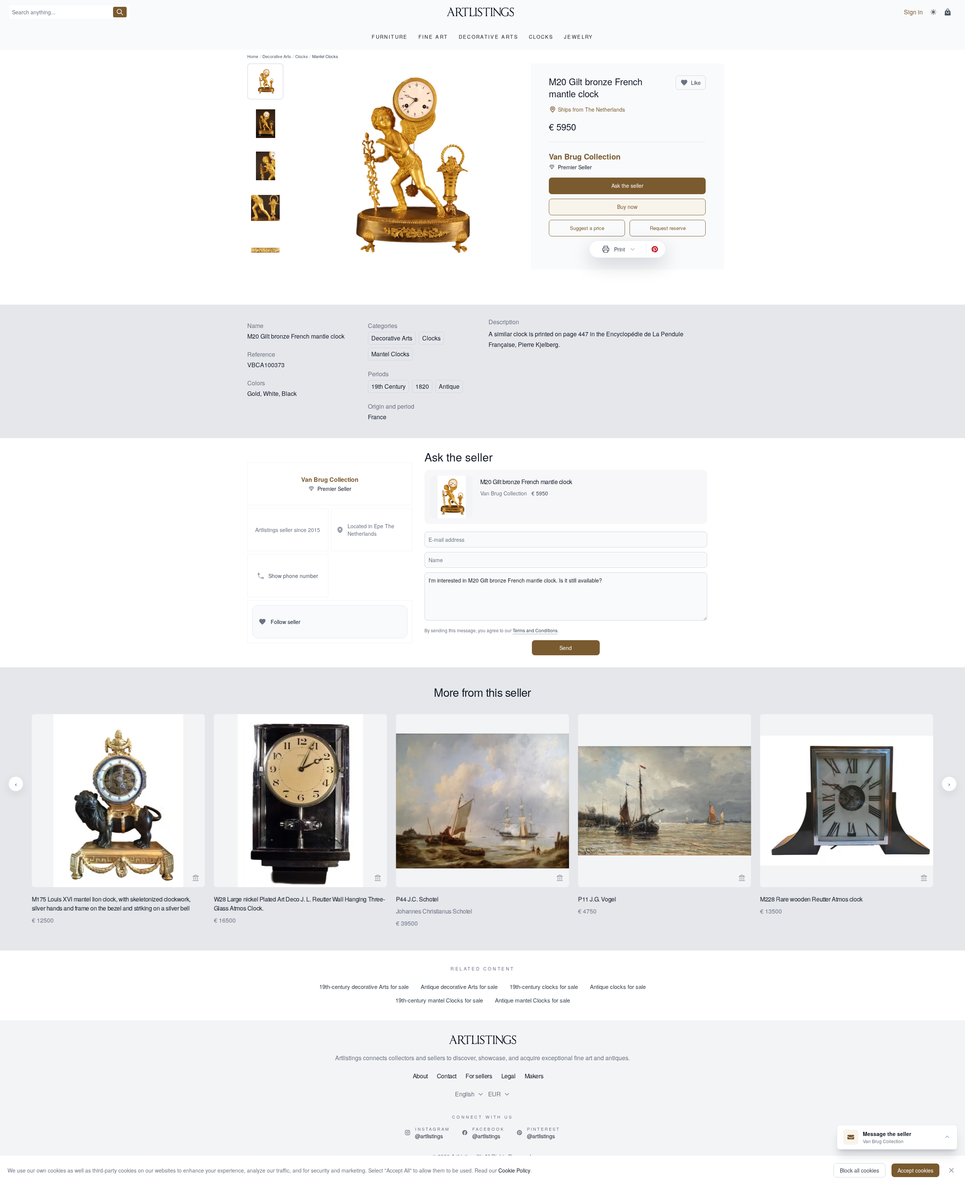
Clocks (301, 56)
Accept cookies (915, 1170)
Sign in (913, 12)
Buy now (627, 206)
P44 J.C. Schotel (417, 899)
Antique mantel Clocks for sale (532, 1000)
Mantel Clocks (390, 354)
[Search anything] (120, 12)
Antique (449, 386)
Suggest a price (587, 227)
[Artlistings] (483, 12)
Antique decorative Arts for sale (459, 986)
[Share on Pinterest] (654, 249)
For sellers (479, 1076)
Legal (508, 1076)
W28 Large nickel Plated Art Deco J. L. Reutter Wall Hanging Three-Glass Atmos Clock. (299, 903)
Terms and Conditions (535, 630)
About (420, 1076)
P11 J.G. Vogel (597, 899)
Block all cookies (859, 1170)
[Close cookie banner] (951, 1170)
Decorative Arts (276, 56)
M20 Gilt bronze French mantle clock (526, 481)
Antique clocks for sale (618, 986)
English (464, 1094)
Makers (534, 1076)
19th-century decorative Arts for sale (364, 986)
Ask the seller (627, 185)
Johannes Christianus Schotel (434, 911)
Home (252, 56)
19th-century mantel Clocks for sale (439, 1000)
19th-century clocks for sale (544, 986)
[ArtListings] (482, 1039)
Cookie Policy (514, 1170)
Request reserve (668, 227)
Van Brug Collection (584, 156)
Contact (446, 1076)
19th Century (388, 386)
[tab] (265, 81)
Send (565, 648)
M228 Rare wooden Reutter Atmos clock (811, 899)
